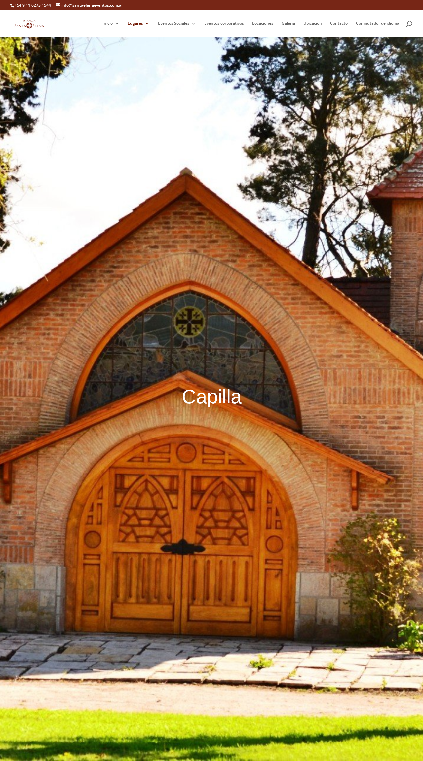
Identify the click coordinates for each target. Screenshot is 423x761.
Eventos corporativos (224, 23)
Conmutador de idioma (377, 23)
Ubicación (312, 23)
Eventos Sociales (173, 23)
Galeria (288, 23)
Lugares (135, 23)
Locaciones (262, 23)
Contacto (339, 23)
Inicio (107, 23)
